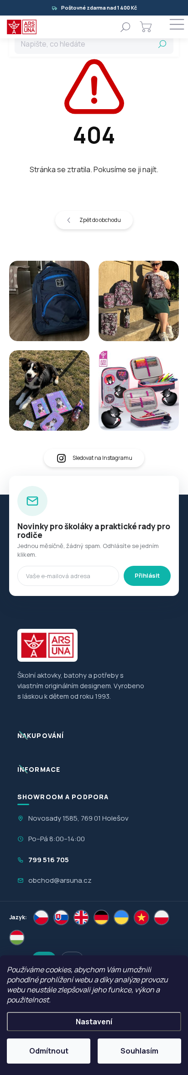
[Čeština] (41, 917)
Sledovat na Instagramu (102, 458)
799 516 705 (48, 859)
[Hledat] (125, 27)
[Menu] (176, 27)
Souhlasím (139, 1051)
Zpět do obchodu (100, 220)
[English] (81, 917)
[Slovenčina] (61, 917)
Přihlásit (147, 575)
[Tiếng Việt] (141, 917)
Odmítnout (48, 1051)
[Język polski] (161, 917)
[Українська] (121, 917)
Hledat (162, 44)
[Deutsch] (101, 917)
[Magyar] (17, 937)
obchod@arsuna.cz (60, 880)
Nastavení (94, 1022)
